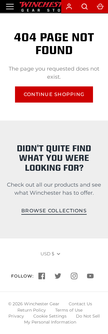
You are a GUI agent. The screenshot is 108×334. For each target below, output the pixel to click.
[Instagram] (74, 276)
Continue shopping (54, 94)
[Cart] (100, 6)
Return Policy (31, 310)
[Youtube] (90, 276)
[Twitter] (57, 276)
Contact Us (80, 303)
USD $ (47, 254)
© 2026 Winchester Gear (33, 303)
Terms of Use (68, 310)
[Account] (69, 6)
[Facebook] (41, 276)
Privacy (16, 316)
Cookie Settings (50, 316)
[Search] (84, 6)
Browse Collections (54, 210)
